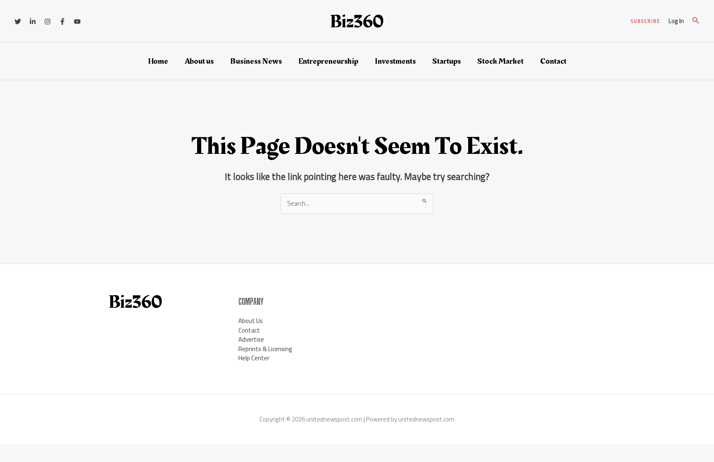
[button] (645, 21)
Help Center (253, 358)
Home (158, 61)
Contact (553, 61)
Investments (395, 61)
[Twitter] (17, 21)
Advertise (251, 339)
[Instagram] (47, 21)
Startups (446, 61)
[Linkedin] (32, 21)
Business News (256, 61)
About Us (250, 321)
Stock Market (500, 61)
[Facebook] (62, 21)
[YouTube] (77, 21)
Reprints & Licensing (265, 349)
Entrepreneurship (328, 61)
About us (199, 61)
